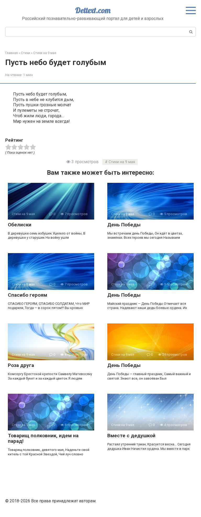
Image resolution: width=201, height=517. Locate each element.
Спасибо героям (27, 295)
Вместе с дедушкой (131, 436)
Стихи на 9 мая (122, 162)
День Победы (124, 225)
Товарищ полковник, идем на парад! (43, 438)
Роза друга (21, 365)
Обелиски (19, 225)
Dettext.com (92, 10)
